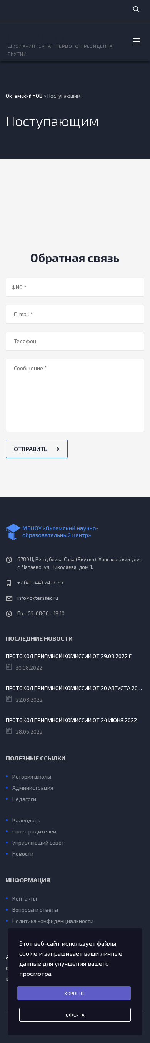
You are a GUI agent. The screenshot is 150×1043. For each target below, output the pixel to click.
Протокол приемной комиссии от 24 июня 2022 (71, 720)
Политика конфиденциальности (52, 921)
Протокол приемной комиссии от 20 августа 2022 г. (75, 688)
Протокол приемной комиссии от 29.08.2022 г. (69, 656)
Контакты (24, 898)
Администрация (32, 787)
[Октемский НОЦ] (75, 532)
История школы (31, 776)
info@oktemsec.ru (37, 598)
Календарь (26, 820)
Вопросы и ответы (35, 909)
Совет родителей (34, 831)
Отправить (31, 448)
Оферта (75, 1015)
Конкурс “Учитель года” (40, 809)
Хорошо (74, 993)
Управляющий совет (38, 842)
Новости (22, 853)
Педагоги (24, 799)
